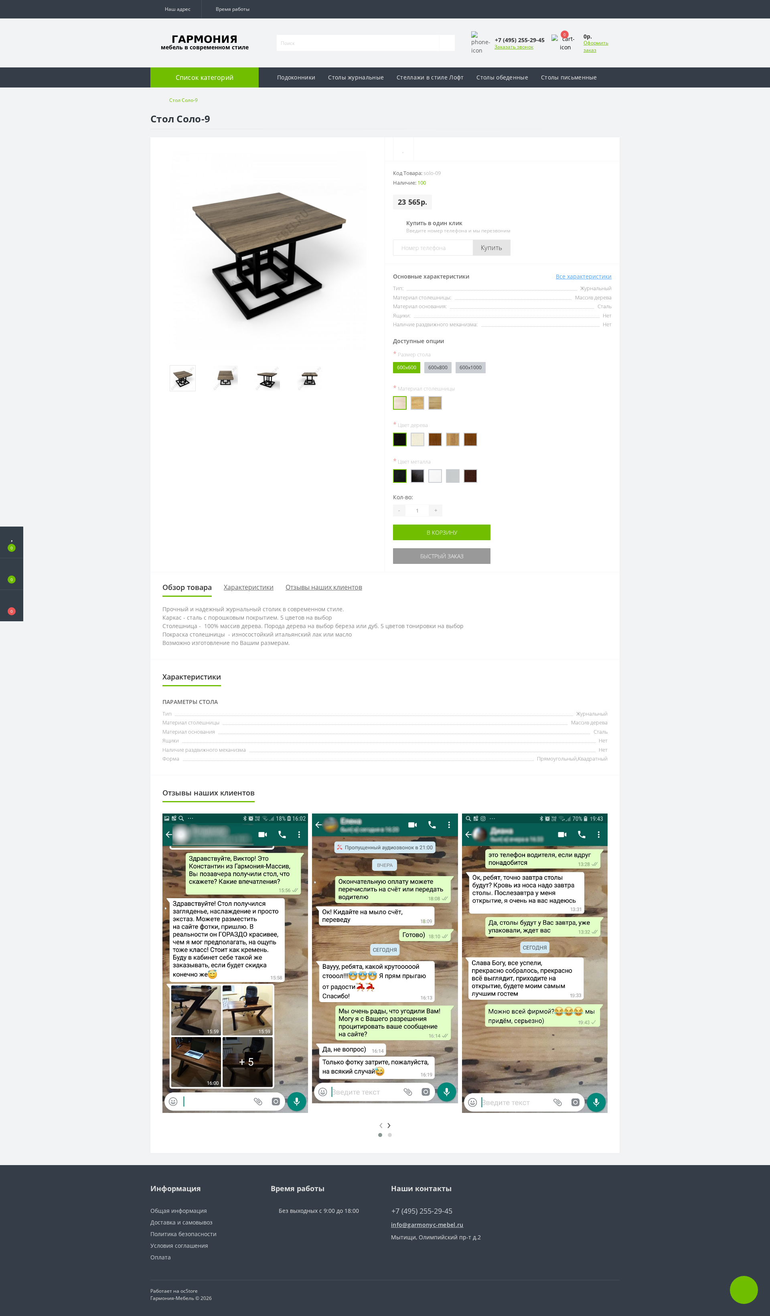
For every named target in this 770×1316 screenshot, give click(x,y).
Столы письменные (569, 77)
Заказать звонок (513, 46)
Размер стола (412, 354)
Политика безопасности (183, 1234)
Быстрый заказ (441, 556)
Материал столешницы (424, 388)
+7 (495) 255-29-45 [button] (421, 1211)
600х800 (438, 367)
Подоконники (296, 77)
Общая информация (178, 1210)
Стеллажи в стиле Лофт (430, 77)
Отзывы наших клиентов (324, 587)
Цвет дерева (410, 424)
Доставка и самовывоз (181, 1222)
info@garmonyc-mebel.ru (427, 1225)
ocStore (189, 1291)
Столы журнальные (356, 77)
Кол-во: (403, 497)
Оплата (160, 1257)
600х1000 (471, 367)
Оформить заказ (596, 46)
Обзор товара (187, 587)
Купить (492, 247)
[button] (175, 9)
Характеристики (249, 587)
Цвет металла (412, 461)
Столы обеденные (502, 77)
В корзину (441, 532)
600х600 (406, 367)
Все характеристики (584, 276)
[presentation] (381, 1124)
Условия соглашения (179, 1245)
